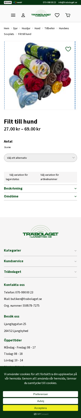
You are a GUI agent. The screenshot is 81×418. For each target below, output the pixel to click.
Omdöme (11, 196)
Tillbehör (49, 28)
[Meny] (13, 15)
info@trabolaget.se (67, 2)
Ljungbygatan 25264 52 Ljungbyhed (16, 327)
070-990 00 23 (49, 2)
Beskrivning (13, 188)
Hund (37, 28)
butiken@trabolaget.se (26, 299)
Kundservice (13, 261)
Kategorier (12, 250)
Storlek (7, 147)
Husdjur (26, 28)
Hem (6, 28)
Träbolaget (12, 271)
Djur (15, 28)
